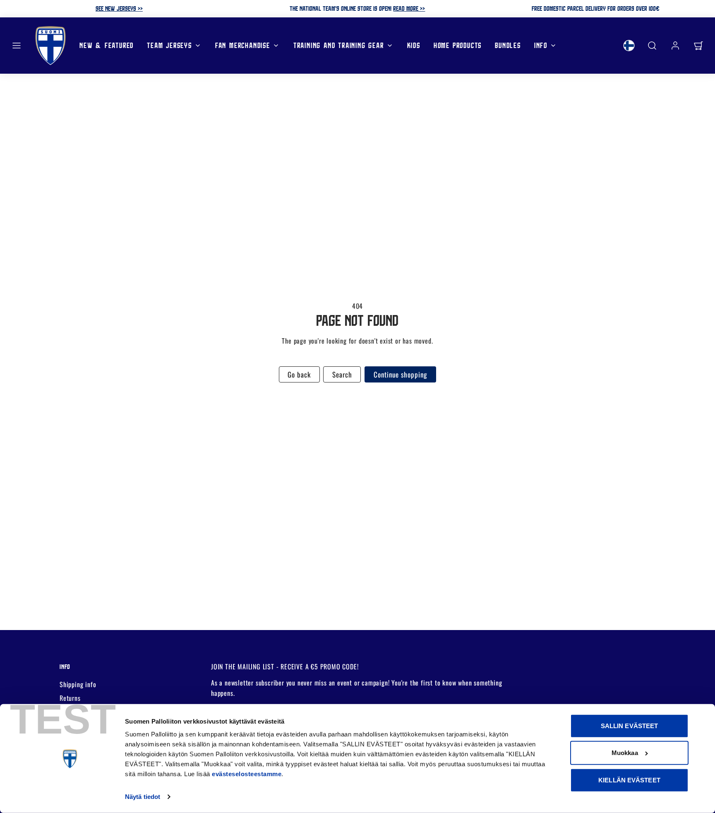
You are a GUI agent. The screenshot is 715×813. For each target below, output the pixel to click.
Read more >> (409, 8)
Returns (70, 698)
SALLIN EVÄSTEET (629, 725)
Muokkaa (625, 752)
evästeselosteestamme (246, 773)
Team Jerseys (169, 45)
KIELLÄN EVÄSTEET (629, 780)
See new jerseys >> (119, 8)
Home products (458, 45)
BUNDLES (508, 45)
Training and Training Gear (338, 45)
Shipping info (78, 684)
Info (540, 45)
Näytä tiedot (142, 796)
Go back (299, 374)
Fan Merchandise (242, 45)
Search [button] (342, 374)
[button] (16, 45)
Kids (413, 45)
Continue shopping (400, 374)
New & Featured (106, 45)
